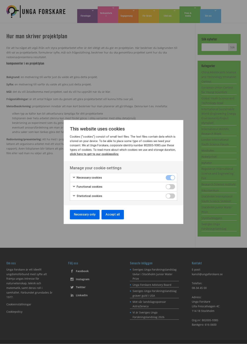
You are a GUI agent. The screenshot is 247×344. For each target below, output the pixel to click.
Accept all (113, 214)
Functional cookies (89, 186)
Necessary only (85, 214)
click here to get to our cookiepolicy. (94, 154)
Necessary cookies (89, 177)
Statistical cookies (89, 196)
